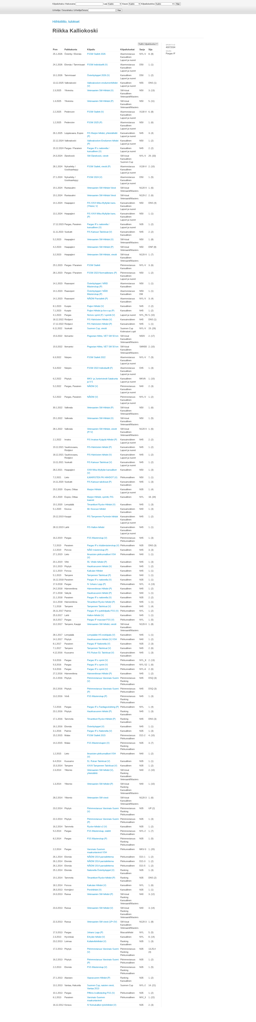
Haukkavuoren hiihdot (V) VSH (102, 639)
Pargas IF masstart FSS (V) (100, 619)
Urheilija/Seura (81, 10)
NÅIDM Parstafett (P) (97, 298)
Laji (105, 4)
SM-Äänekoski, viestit (97, 155)
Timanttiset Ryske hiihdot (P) (101, 602)
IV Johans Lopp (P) (96, 584)
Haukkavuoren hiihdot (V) (99, 566)
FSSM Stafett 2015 (96, 735)
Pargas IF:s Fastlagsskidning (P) (103, 707)
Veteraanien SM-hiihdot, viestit (101, 624)
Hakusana (70, 4)
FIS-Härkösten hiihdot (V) (99, 454)
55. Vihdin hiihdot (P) (97, 562)
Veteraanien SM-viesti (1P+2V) (102, 921)
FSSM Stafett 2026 (96, 54)
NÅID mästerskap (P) (97, 550)
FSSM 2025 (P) (94, 122)
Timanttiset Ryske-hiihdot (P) (101, 877)
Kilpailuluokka (147, 4)
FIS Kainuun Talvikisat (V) (99, 232)
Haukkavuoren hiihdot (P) (99, 593)
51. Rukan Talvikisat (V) (98, 761)
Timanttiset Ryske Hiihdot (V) (101, 504)
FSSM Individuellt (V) (97, 64)
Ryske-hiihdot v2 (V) (97, 826)
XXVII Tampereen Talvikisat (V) (102, 765)
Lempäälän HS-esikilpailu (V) (101, 635)
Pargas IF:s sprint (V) (97, 660)
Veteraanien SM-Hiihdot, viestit (102, 254)
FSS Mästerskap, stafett (99, 831)
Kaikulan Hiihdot (95, 570)
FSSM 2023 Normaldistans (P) (102, 272)
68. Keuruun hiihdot (96, 509)
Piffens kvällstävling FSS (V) (101, 993)
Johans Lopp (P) (95, 932)
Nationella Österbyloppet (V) (100, 870)
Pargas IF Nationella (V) (98, 643)
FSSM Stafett (93, 265)
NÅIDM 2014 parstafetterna (100, 856)
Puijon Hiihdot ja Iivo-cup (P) (100, 310)
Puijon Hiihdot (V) (95, 306)
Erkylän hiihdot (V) (96, 937)
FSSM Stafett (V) (95, 111)
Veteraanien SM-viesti (97, 797)
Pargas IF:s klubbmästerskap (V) (103, 545)
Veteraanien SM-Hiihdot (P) (100, 101)
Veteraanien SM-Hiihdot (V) (100, 90)
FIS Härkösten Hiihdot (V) (99, 319)
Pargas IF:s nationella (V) (99, 579)
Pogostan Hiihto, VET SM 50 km (103, 336)
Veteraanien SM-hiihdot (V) (100, 908)
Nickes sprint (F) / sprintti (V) (101, 315)
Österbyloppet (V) (95, 726)
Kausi (125, 4)
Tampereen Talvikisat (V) (99, 606)
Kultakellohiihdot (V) (96, 941)
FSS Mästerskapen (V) (98, 743)
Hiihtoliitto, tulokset (65, 21)
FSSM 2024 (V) (94, 177)
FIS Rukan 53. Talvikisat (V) (100, 652)
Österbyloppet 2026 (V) (98, 75)
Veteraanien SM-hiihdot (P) (100, 784)
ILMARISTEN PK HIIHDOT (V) (102, 477)
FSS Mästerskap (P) (97, 696)
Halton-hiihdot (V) (95, 615)
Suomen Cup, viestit (97, 328)
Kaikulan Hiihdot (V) (96, 885)
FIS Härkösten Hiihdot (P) (99, 324)
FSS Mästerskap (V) (97, 538)
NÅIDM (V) (92, 386)
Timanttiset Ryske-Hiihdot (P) (101, 719)
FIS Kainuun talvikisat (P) (99, 482)
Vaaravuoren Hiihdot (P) (98, 977)
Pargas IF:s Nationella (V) (99, 731)
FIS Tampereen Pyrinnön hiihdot (102, 516)
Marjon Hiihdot (94, 489)
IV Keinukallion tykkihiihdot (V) (101, 1005)
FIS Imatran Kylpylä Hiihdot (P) (102, 439)
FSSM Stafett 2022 (96, 357)
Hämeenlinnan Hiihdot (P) (99, 588)
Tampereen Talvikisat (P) (99, 575)
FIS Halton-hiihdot (95, 527)
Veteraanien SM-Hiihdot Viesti (101, 188)
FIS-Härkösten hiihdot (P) (99, 447)
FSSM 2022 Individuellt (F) (100, 368)
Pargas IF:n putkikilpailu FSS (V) (103, 611)
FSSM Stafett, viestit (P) (99, 166)
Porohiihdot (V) (94, 889)
